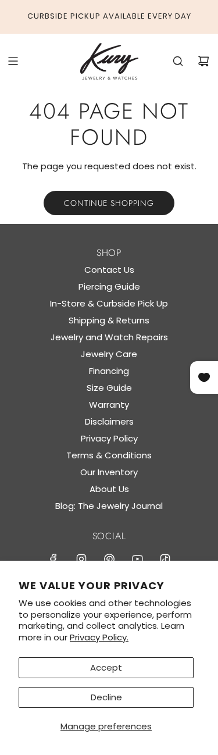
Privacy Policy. (99, 637)
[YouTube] (137, 559)
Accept (106, 667)
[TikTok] (165, 559)
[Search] (178, 61)
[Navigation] (13, 61)
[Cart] (203, 61)
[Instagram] (81, 559)
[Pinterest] (109, 559)
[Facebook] (53, 559)
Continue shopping (109, 203)
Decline (106, 697)
